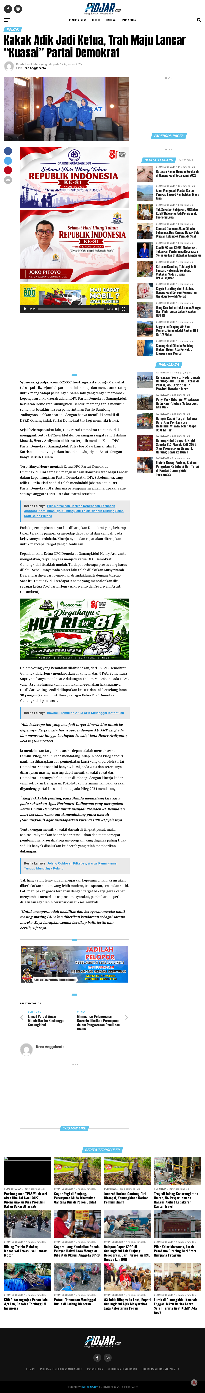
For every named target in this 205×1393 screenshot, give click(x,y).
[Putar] (25, 309)
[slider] (71, 309)
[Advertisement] (74, 341)
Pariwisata (129, 20)
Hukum (96, 20)
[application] (74, 298)
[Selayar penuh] (124, 309)
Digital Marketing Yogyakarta (160, 1369)
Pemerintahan (77, 20)
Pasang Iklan (95, 1369)
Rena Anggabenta (34, 68)
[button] (74, 298)
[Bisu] (117, 309)
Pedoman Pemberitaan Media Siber (61, 1369)
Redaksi (30, 1369)
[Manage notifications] (194, 1382)
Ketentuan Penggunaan (122, 1369)
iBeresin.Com (89, 1387)
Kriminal (111, 20)
